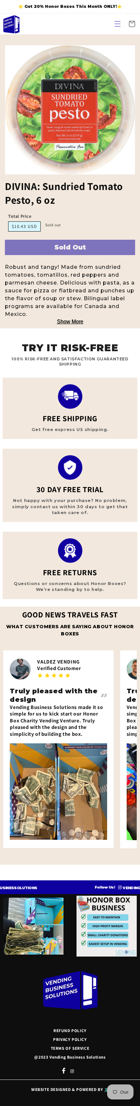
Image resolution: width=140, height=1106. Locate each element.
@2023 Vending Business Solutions (69, 1057)
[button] (117, 24)
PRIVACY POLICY (70, 1039)
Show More (70, 321)
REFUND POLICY (70, 1030)
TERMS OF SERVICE (70, 1048)
